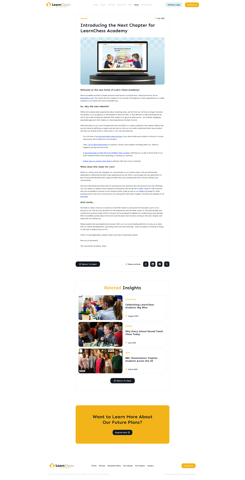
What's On (121, 5)
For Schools (128, 466)
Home (95, 5)
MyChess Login (174, 5)
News (136, 5)
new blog (84, 197)
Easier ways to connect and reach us (98, 161)
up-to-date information (97, 145)
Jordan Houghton (190, 474)
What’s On (143, 191)
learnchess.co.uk (87, 98)
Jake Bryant (175, 474)
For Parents (140, 466)
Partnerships (146, 5)
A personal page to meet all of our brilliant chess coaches (106, 153)
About (103, 5)
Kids (130, 5)
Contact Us (192, 5)
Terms (93, 466)
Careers (150, 466)
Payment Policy (114, 466)
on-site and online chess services (109, 136)
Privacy (102, 466)
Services (111, 5)
